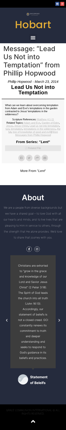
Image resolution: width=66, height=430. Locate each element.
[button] (33, 38)
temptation (16, 128)
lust (7, 128)
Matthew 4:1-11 (45, 119)
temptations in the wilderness (40, 128)
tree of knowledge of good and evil (31, 131)
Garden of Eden (50, 122)
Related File (34, 148)
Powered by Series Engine (33, 181)
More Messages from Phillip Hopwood (36, 133)
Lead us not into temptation (44, 125)
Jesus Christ (21, 125)
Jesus (9, 125)
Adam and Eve (32, 122)
